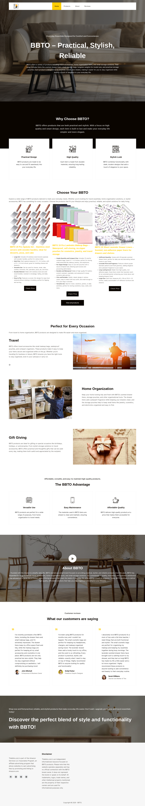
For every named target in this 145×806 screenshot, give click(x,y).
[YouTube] (26, 777)
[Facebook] (11, 777)
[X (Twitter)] (16, 777)
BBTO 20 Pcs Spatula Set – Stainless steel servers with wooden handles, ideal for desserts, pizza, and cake (30, 250)
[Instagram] (21, 777)
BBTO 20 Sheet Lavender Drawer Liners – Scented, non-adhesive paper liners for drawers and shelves (114, 250)
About (77, 6)
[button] (72, 558)
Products (67, 6)
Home (57, 6)
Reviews (87, 6)
